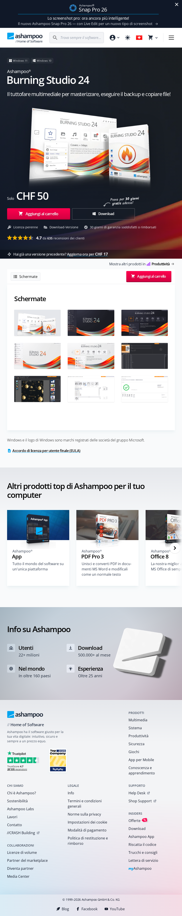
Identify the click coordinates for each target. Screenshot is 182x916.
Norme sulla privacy (84, 814)
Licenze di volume (22, 852)
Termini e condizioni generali (85, 804)
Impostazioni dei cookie (87, 822)
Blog (65, 908)
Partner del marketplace (27, 860)
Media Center (18, 876)
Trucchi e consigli (143, 852)
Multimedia (138, 720)
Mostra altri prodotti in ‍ (139, 264)
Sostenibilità (17, 801)
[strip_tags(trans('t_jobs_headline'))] (58, 760)
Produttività (138, 735)
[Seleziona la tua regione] (139, 37)
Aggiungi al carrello (42, 213)
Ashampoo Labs (20, 808)
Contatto (14, 824)
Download (106, 213)
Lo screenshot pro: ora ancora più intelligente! (88, 18)
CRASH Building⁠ (21, 832)
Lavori (12, 816)
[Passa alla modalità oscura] (127, 37)
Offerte (137, 820)
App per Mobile (141, 759)
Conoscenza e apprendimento (142, 770)
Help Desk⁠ (137, 793)
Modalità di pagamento (87, 830)
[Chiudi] (176, 4)
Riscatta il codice (142, 844)
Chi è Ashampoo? (21, 793)
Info (71, 793)
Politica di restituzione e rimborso (88, 841)
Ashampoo (140, 869)
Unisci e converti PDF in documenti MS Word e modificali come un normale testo (106, 569)
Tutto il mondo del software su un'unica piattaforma (38, 566)
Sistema (135, 727)
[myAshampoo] (114, 37)
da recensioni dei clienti (60, 238)
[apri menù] (171, 37)
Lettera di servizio (143, 860)
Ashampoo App (141, 836)
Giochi (134, 751)
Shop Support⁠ (140, 801)
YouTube (117, 908)
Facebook (89, 908)
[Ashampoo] (25, 714)
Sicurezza (136, 743)
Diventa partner (20, 868)
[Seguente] (175, 548)
